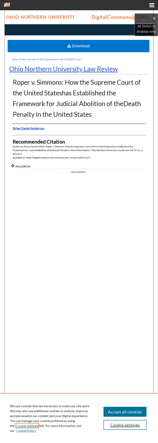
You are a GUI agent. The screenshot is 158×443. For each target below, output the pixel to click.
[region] (79, 418)
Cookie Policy (26, 431)
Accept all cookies (125, 411)
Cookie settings (27, 426)
